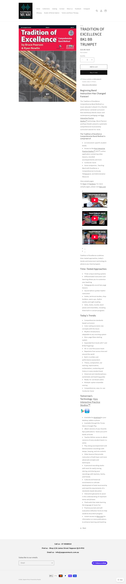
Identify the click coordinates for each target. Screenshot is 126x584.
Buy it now (94, 72)
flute (84, 184)
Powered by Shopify (36, 579)
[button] (97, 11)
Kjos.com (102, 187)
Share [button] (84, 528)
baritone (92, 184)
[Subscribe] (52, 563)
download (97, 417)
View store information (89, 85)
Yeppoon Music (26, 579)
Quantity (82, 56)
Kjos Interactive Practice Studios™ (92, 118)
